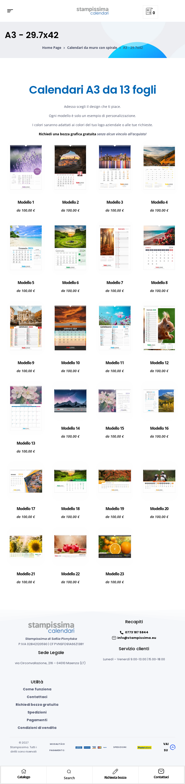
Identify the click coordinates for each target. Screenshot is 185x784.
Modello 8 (159, 282)
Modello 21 (26, 574)
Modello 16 (159, 428)
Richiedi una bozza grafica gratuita (67, 134)
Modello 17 (26, 508)
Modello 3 (114, 202)
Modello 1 (26, 202)
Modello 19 (115, 508)
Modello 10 (70, 362)
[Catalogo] (23, 771)
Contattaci (161, 777)
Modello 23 (115, 574)
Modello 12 (159, 362)
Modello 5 (26, 282)
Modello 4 (159, 202)
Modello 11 (115, 362)
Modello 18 (70, 508)
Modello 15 (115, 428)
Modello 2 (70, 202)
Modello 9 (26, 362)
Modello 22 (70, 574)
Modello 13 (26, 443)
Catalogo (23, 777)
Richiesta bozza (115, 777)
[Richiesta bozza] (115, 771)
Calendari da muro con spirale (92, 47)
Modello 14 (70, 428)
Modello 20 (159, 508)
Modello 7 (114, 282)
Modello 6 (70, 282)
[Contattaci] (161, 771)
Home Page (51, 47)
